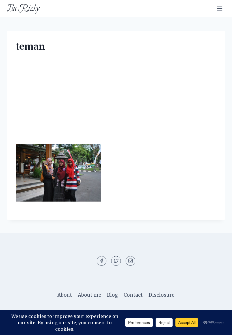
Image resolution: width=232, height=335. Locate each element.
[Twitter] (116, 261)
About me (89, 295)
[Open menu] (219, 8)
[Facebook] (101, 261)
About (64, 295)
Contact (133, 295)
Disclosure (162, 295)
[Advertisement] (116, 102)
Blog (112, 295)
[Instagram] (130, 261)
